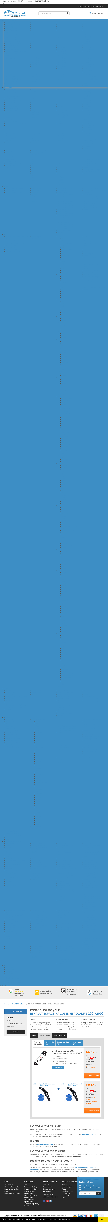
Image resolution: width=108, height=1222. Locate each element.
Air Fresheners (11, 690)
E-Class (65, 428)
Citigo (64, 573)
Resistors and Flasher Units (16, 123)
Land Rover (62, 394)
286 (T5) (9, 151)
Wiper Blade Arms (90, 201)
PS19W (60, 121)
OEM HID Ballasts (90, 172)
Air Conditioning (38, 911)
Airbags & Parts (89, 911)
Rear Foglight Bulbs (13, 35)
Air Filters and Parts (91, 881)
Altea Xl (64, 552)
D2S (33, 165)
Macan (64, 497)
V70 (63, 627)
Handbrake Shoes (90, 854)
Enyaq (64, 575)
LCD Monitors (88, 732)
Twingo (64, 535)
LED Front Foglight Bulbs (14, 92)
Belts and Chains (12, 844)
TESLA (60, 598)
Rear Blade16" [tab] (77, 1043)
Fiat (59, 340)
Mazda (38, 781)
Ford (59, 348)
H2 (33, 24)
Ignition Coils (62, 915)
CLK (63, 424)
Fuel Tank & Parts (90, 902)
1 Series (64, 277)
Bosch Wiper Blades (39, 188)
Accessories (62, 711)
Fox (63, 648)
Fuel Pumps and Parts (92, 896)
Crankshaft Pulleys (64, 867)
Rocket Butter (89, 692)
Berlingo (65, 302)
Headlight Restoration (14, 703)
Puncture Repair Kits (91, 699)
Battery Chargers (64, 743)
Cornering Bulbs (12, 27)
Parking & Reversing (13, 732)
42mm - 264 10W (12, 81)
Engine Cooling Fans (39, 917)
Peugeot (39, 793)
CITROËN (61, 300)
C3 (63, 306)
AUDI (59, 237)
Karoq (64, 579)
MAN (59, 396)
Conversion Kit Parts (13, 163)
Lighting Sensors (90, 951)
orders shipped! (19, 992)
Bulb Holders (88, 947)
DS (59, 331)
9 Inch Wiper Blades (65, 188)
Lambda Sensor (90, 871)
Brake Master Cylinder (92, 848)
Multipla (65, 342)
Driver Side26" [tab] (50, 1043)
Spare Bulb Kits (89, 728)
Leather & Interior (64, 705)
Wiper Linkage (37, 951)
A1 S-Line (65, 241)
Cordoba (65, 556)
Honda (38, 757)
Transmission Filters (91, 888)
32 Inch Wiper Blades (65, 230)
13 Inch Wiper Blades (65, 197)
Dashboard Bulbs (12, 50)
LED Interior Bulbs (12, 113)
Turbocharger (63, 896)
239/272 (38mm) (38, 134)
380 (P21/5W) (88, 45)
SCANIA (60, 541)
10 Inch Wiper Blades (65, 191)
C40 (63, 617)
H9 (33, 35)
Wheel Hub (88, 942)
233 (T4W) (87, 37)
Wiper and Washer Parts (15, 875)
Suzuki (38, 814)
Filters (8, 856)
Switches (35, 875)
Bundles (61, 709)
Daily (63, 373)
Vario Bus (65, 449)
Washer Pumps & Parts (40, 955)
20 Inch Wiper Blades (65, 212)
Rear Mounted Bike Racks (67, 726)
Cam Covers (62, 858)
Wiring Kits (87, 283)
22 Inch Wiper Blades (65, 216)
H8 (33, 33)
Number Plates (11, 881)
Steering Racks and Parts (67, 932)
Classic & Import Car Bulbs (16, 52)
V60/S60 (65, 625)
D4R (33, 172)
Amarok (65, 636)
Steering (9, 869)
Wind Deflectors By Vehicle (93, 720)
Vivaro (64, 610)
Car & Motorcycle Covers (15, 701)
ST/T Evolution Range (91, 277)
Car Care (9, 688)
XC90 (64, 629)
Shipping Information (12, 1187)
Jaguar (38, 768)
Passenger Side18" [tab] (63, 1043)
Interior (8, 867)
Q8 (63, 270)
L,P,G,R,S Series (67, 545)
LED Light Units (11, 976)
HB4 (33, 43)
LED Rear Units (11, 241)
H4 (33, 29)
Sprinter (65, 442)
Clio (63, 510)
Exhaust (8, 854)
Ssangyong (40, 810)
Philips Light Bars (12, 249)
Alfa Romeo (40, 724)
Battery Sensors (38, 862)
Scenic (64, 522)
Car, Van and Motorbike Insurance (50, 1196)
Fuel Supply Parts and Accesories (92, 899)
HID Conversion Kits (13, 161)
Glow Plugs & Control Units (67, 913)
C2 (63, 304)
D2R (33, 163)
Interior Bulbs (11, 48)
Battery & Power (11, 831)
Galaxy (64, 358)
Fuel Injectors (88, 894)
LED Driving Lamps (90, 260)
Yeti (63, 594)
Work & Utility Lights (91, 264)
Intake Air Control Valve (66, 875)
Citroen (38, 739)
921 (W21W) (88, 69)
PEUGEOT (61, 472)
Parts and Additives (91, 873)
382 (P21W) (61, 45)
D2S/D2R (61, 182)
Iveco (60, 371)
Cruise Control (37, 865)
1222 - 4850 (66, 409)
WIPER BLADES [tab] (45, 1035)
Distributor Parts (64, 911)
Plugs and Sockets (39, 869)
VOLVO (60, 615)
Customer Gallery (30, 1187)
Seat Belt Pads (89, 754)
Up (63, 680)
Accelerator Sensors (39, 858)
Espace (65, 512)
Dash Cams (10, 728)
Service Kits (10, 930)
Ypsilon (64, 390)
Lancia (60, 388)
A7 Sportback (67, 262)
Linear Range (88, 272)
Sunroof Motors (89, 917)
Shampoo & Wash (64, 690)
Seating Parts (89, 915)
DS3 (63, 312)
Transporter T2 (67, 673)
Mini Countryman (68, 459)
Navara (64, 466)
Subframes (88, 936)
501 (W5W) (87, 39)
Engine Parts (10, 852)
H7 (32, 31)
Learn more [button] (66, 1219)
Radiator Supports (64, 850)
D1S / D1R (35, 111)
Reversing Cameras (91, 739)
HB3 (33, 41)
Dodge (38, 749)
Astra (64, 606)
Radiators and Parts (39, 923)
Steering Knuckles (90, 934)
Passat (64, 659)
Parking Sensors (90, 734)
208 (63, 478)
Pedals (60, 848)
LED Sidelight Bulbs (13, 94)
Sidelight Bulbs (11, 29)
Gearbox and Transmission (16, 860)
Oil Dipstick (62, 879)
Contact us (8, 1185)
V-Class (65, 447)
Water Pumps (63, 898)
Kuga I (64, 361)
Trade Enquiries (48, 1187)
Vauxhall (61, 604)
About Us (46, 1185)
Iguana (34, 195)
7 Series (65, 283)
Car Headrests (11, 736)
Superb (64, 592)
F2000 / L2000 (67, 398)
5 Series (65, 281)
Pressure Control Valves (92, 907)
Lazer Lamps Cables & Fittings (95, 287)
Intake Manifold (63, 877)
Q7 (63, 268)
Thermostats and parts (40, 925)
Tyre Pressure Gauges (92, 701)
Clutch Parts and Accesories (16, 913)
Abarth (38, 722)
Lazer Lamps (10, 247)
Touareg (65, 669)
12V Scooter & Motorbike (15, 54)
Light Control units (90, 949)
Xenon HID (9, 157)
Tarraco (65, 564)
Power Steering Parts (65, 928)
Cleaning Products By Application (14, 693)
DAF (59, 323)
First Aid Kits (88, 745)
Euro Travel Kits (89, 724)
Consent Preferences (12, 1193)
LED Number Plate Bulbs (14, 107)
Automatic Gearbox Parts (15, 911)
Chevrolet (39, 734)
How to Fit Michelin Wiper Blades (30, 1196)
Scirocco (65, 663)
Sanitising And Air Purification (16, 705)
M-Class (65, 436)
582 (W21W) (62, 52)
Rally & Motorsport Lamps (93, 262)
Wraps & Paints (11, 709)
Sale (7, 965)
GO (99, 1193)
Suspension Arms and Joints (94, 938)
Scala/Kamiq (67, 589)
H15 (33, 39)
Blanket (86, 743)
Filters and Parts (12, 921)
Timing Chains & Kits (39, 850)
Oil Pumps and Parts (65, 883)
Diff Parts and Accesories (15, 915)
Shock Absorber (90, 932)
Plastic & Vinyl (63, 707)
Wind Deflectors (12, 724)
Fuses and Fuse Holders (67, 949)
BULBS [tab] (34, 1035)
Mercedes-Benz (42, 783)
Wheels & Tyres (63, 699)
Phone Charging (90, 758)
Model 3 (65, 600)
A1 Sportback (67, 243)
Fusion (64, 356)
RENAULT (60, 505)
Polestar (39, 795)
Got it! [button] (103, 1219)
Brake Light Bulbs (12, 37)
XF (62, 327)
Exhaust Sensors (90, 867)
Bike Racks (10, 726)
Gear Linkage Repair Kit (14, 925)
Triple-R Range (89, 279)
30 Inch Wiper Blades (65, 228)
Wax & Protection (64, 697)
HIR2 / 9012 (35, 92)
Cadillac (39, 732)
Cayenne (65, 495)
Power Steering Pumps (66, 930)
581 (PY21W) (62, 50)
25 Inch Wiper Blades (65, 222)
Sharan (64, 665)
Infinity (38, 762)
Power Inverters (63, 747)
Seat (59, 550)
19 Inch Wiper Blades (65, 209)
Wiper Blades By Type (14, 193)
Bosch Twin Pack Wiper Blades (95, 197)
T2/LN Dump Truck (68, 445)
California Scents (38, 690)
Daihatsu (39, 747)
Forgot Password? (97, 6)
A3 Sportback (67, 249)
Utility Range (88, 281)
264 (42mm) (36, 136)
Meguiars (87, 690)
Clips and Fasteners (65, 846)
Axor (63, 415)
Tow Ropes (62, 760)
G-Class (65, 430)
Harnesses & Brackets (14, 251)
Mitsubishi (39, 789)
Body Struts (62, 844)
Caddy (64, 642)
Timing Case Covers (39, 848)
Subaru (38, 812)
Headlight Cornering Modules (95, 170)
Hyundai (39, 760)
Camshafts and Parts (66, 860)
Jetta (64, 652)
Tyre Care (9, 699)
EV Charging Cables (13, 835)
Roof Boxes (10, 722)
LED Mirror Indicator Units (15, 243)
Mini (59, 455)
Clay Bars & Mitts (64, 694)
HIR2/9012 (61, 180)
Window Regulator (64, 852)
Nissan (60, 463)
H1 (32, 22)
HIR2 (33, 45)
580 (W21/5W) (89, 50)
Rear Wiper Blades (90, 195)
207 (63, 476)
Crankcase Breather (65, 865)
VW (59, 634)
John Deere (62, 386)
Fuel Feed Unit (89, 892)
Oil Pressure (62, 881)
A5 (63, 254)
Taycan (65, 501)
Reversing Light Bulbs (14, 43)
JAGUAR (60, 377)
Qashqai (65, 468)
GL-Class (65, 432)
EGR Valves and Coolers (67, 869)
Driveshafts (10, 917)
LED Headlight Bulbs (13, 90)
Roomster (65, 587)
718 (63, 491)
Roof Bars (9, 720)
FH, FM (64, 619)
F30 (63, 285)
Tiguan (64, 667)
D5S (33, 176)
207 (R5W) (87, 35)
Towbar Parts (11, 873)
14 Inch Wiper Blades (65, 199)
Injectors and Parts (91, 869)
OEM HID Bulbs (11, 159)
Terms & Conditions (11, 1215)
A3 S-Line (65, 247)
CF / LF (64, 325)
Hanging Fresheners (39, 692)
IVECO (38, 766)
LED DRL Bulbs (11, 98)
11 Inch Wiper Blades (65, 193)
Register (86, 6)
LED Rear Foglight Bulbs (14, 100)
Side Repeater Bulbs (13, 45)
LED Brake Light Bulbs (13, 102)
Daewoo (39, 745)
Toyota (38, 816)
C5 (63, 310)
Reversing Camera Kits (92, 737)
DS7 (63, 335)
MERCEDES (61, 407)
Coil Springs (88, 928)
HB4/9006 (61, 178)
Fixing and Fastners (65, 946)
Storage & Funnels (64, 961)
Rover (38, 802)
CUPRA (60, 317)
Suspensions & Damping (15, 871)
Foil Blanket (88, 747)
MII (63, 562)
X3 (63, 289)
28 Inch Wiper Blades (65, 226)
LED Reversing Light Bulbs (15, 109)
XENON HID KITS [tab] (59, 1035)
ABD (33, 197)
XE (62, 379)
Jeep (38, 770)
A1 (62, 239)
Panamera (66, 499)
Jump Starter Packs (13, 837)
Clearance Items (49, 1189)
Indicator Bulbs (11, 31)
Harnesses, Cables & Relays (94, 159)
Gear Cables (10, 923)
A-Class (65, 411)
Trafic (64, 524)
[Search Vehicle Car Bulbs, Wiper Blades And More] (67, 13)
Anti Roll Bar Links (90, 925)
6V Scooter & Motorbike (14, 56)
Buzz (63, 640)
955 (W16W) (36, 64)
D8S (33, 178)
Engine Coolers (37, 915)
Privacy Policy (25, 1215)
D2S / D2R (35, 113)
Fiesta (64, 352)
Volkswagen (36, 237)
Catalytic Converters (91, 858)
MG (37, 785)
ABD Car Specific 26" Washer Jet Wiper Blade (44, 1085)
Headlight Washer (38, 946)
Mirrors (8, 879)
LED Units (9, 119)
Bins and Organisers (13, 739)
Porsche (61, 489)
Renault (39, 799)
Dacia (38, 743)
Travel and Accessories (14, 982)
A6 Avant (65, 260)
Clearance (10, 970)
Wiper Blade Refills (90, 207)
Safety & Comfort (12, 741)
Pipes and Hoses (64, 886)
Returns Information (11, 1189)
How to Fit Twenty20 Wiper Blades (31, 1200)
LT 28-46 (65, 655)
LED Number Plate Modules (93, 243)
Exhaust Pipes (89, 865)
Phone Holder (89, 760)
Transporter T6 (67, 678)
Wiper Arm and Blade (92, 203)
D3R (33, 167)
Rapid (64, 585)
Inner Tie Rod (62, 925)
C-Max (64, 350)
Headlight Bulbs (12, 22)
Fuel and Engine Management (17, 858)
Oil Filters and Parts (91, 886)
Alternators (36, 860)
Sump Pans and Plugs (66, 890)
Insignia (65, 608)
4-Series (65, 543)
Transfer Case (11, 932)
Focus (64, 354)
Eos (63, 646)
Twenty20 (35, 191)
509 (7, 153)
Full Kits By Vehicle (38, 720)
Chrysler (39, 736)
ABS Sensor (88, 844)
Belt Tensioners (37, 844)
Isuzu (38, 764)
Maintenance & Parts (13, 841)
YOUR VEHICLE (15, 1011)
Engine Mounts (63, 871)
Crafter (64, 644)
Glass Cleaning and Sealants (69, 701)
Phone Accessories (13, 745)
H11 (33, 37)
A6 (63, 258)
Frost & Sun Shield (90, 749)
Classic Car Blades (91, 205)
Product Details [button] (58, 1067)
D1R (33, 159)
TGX (63, 403)
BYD (37, 730)
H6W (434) (87, 41)
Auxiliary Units (11, 245)
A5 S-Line (65, 256)
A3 (63, 245)
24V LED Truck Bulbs (13, 125)
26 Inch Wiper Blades (65, 224)
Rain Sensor (36, 949)
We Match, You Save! (72, 992)
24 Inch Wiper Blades (65, 220)
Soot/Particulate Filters (92, 877)
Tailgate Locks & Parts (92, 919)
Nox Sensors (88, 904)
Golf (63, 650)
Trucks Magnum (68, 531)
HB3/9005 (61, 176)
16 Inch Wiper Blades (65, 203)
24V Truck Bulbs (11, 58)
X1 (62, 287)
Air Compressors (90, 697)
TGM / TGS (66, 400)
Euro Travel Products (91, 726)
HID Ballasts (88, 161)
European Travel (12, 730)
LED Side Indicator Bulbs (15, 111)
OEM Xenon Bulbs (12, 978)
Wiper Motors (37, 953)
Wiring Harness (37, 877)
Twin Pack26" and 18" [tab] (38, 1043)
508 (63, 484)
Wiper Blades (10, 186)
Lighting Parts (11, 886)
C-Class (65, 419)
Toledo (64, 566)
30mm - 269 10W (12, 77)
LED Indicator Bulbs (13, 96)
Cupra (38, 741)
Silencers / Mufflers (90, 875)
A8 (63, 264)
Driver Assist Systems (40, 867)
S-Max (64, 365)
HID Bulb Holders (90, 163)
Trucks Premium (68, 533)
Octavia (65, 583)
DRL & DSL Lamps (90, 258)
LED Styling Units (37, 153)
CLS (63, 426)
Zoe (63, 537)
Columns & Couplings (66, 923)
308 (63, 480)
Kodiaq (64, 581)
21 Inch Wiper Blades (65, 214)
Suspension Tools (90, 940)
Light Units (9, 235)
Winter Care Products (14, 707)
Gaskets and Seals (65, 873)
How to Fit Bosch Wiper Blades (30, 1192)
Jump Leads (62, 745)
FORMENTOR (66, 319)
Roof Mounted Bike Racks (67, 728)
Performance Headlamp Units (17, 237)
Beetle (64, 638)
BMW (59, 275)
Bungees (61, 758)
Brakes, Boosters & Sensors (94, 852)
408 (63, 482)
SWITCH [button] (16, 1032)
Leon (63, 560)
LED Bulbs (9, 88)
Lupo (64, 657)
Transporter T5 (67, 676)
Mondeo (65, 363)
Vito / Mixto (66, 451)
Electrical (9, 850)
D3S (33, 170)
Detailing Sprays (64, 703)
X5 (63, 291)
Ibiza (63, 558)
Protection (61, 957)
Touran (64, 671)
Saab (38, 804)
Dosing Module (89, 860)
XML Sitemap (35, 1215)
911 (63, 493)
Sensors (61, 888)
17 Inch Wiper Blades (65, 205)
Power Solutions (12, 734)
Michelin (35, 193)
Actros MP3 (66, 413)
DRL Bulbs (9, 33)
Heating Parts (37, 921)
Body (8, 846)
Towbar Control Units (13, 946)
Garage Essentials (13, 877)
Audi (85, 247)
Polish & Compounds (66, 692)
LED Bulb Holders (12, 121)
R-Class (65, 438)
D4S (33, 174)
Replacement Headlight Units (17, 239)
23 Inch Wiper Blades (65, 218)
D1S (33, 161)
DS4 (63, 333)
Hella (33, 199)
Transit (64, 367)
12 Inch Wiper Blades (65, 195)
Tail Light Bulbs (11, 39)
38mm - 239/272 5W (13, 79)
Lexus (38, 776)
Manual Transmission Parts (16, 928)
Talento (65, 344)
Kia (37, 772)
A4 (63, 251)
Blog (25, 1185)
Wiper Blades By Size (13, 191)
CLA (63, 421)
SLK (63, 440)
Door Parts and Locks (92, 913)
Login (79, 6)
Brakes (8, 848)
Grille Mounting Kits (91, 270)
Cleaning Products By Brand (16, 697)
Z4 (63, 296)
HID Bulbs (87, 165)
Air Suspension (89, 923)
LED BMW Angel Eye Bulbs (41, 151)
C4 (63, 308)
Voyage (65, 682)
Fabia (64, 577)
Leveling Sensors (90, 930)
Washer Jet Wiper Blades (93, 199)
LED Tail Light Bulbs (13, 104)
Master (64, 518)
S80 (63, 621)
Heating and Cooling (13, 862)
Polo (63, 661)
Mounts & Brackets (91, 275)
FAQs (6, 1191)
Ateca (64, 554)
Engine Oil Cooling (38, 919)
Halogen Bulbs (11, 20)
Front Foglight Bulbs (13, 24)
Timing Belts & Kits (38, 846)
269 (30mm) (36, 138)
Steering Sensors (64, 934)
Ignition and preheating (15, 865)
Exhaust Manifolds (90, 862)
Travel (8, 718)
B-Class (65, 417)
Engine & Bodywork (65, 713)
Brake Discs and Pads (92, 846)
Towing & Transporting (14, 743)
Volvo (38, 823)
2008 (64, 474)
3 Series (65, 279)
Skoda (38, 808)
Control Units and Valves (41, 913)
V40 (63, 623)
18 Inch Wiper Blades (65, 207)
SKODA (60, 571)
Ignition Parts (62, 917)
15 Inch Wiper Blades (65, 201)
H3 (33, 27)
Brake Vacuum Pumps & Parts (95, 850)
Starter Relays (37, 873)
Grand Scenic (67, 514)
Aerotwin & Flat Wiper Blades (94, 188)
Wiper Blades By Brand (14, 188)
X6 (63, 293)
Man (37, 778)
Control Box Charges (65, 862)
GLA (63, 434)
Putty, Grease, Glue (65, 959)
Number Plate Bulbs (13, 41)
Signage (9, 883)
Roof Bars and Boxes (13, 980)
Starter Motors (37, 871)
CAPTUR (64, 508)
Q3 (63, 266)
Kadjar (64, 516)
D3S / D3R (35, 115)
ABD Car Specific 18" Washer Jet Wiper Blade (72, 1085)
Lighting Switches (90, 953)
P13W (59, 119)
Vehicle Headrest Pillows (93, 751)
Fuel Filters (87, 883)
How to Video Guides (31, 1189)
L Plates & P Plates (12, 747)
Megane (65, 520)
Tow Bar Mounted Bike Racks (68, 730)
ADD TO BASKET (93, 1075)
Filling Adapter (11, 919)
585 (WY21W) (62, 54)
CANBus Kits (88, 268)
